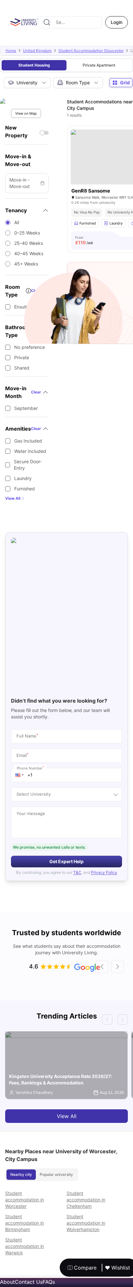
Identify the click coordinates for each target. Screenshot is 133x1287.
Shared (21, 368)
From (84, 240)
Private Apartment (99, 65)
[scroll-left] (102, 966)
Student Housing (34, 65)
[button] (19, 775)
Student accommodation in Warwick (24, 1246)
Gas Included (28, 441)
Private (21, 357)
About (7, 1282)
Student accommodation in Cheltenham (85, 1199)
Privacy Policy (104, 872)
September (26, 408)
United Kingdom (37, 50)
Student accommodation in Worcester (24, 1199)
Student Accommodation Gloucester (91, 50)
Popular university (56, 1174)
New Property (16, 131)
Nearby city (21, 1174)
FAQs (49, 1282)
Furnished (24, 488)
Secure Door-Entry (28, 465)
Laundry (23, 478)
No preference (29, 347)
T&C (77, 872)
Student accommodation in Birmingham (24, 1223)
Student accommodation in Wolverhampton (85, 1223)
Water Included (30, 451)
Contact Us (29, 1282)
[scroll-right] (117, 966)
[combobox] (70, 22)
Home (10, 50)
